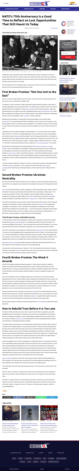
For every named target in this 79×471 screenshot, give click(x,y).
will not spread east (31, 109)
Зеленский (43, 461)
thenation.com (55, 28)
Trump (29, 461)
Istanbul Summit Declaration (17, 222)
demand (10, 165)
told (17, 123)
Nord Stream (28, 458)
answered (41, 204)
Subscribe (68, 57)
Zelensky (36, 461)
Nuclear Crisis (37, 458)
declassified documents (47, 111)
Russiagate (51, 458)
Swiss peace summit (20, 318)
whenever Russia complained (11, 242)
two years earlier (11, 153)
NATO (5, 390)
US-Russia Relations (11, 8)
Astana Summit (39, 230)
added (32, 296)
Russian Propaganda (61, 458)
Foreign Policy (29, 8)
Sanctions (22, 461)
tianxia (45, 341)
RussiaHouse (65, 8)
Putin (45, 458)
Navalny (21, 458)
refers (6, 121)
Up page (42, 469)
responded (26, 115)
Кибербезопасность (54, 461)
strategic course (33, 198)
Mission (53, 8)
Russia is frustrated (7, 358)
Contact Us (67, 469)
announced (17, 136)
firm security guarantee (42, 143)
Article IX (4, 189)
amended (50, 196)
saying (17, 250)
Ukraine (42, 8)
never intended (41, 301)
